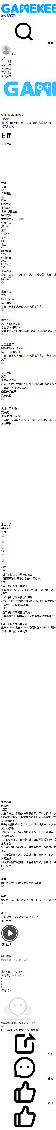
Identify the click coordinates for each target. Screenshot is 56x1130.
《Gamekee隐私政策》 (36, 122)
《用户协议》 (8, 126)
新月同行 (18, 971)
